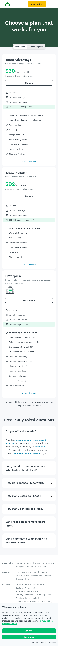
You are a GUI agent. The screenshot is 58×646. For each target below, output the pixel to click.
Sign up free (37, 4)
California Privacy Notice (27, 588)
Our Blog (19, 563)
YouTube (30, 566)
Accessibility (34, 598)
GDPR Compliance (43, 594)
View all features (29, 161)
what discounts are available (26, 453)
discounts (40, 446)
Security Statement (24, 594)
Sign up (29, 82)
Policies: (6, 584)
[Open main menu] (50, 4)
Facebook (30, 563)
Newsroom (20, 575)
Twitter (39, 563)
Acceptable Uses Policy (26, 591)
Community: (7, 563)
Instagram (20, 566)
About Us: (6, 572)
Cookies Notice (9, 623)
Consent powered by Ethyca (42, 642)
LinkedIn (48, 563)
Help (27, 579)
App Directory (39, 572)
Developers (41, 566)
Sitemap (19, 579)
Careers (47, 575)
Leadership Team (23, 572)
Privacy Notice (46, 621)
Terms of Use (21, 584)
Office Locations (34, 575)
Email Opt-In (21, 598)
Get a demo (29, 300)
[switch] (14, 45)
